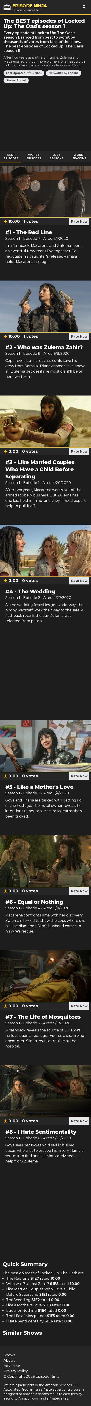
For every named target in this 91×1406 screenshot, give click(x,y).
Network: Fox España (64, 73)
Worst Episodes (34, 156)
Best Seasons (56, 156)
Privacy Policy (16, 1371)
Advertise (12, 1366)
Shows (9, 1355)
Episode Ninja (47, 1376)
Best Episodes (11, 156)
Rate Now (79, 221)
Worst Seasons (79, 156)
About (9, 1360)
